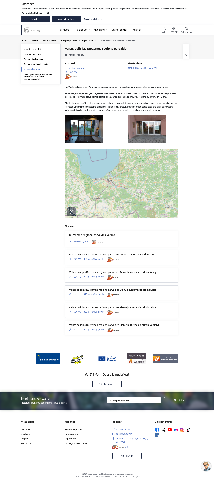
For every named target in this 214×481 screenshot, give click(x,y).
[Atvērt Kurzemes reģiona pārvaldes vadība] (171, 238)
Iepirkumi (25, 434)
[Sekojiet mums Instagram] (182, 430)
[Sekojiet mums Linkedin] (157, 435)
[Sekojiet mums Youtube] (170, 429)
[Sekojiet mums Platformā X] (163, 430)
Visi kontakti (127, 455)
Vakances (25, 429)
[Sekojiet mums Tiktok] (188, 430)
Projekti (24, 438)
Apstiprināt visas (66, 19)
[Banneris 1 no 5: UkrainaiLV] (48, 358)
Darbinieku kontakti (33, 59)
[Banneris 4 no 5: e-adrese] (136, 358)
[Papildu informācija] (126, 447)
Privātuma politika (73, 429)
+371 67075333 (123, 429)
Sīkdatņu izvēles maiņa (76, 443)
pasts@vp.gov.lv (76, 68)
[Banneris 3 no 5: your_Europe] (107, 358)
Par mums (26, 443)
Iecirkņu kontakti (32, 69)
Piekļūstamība (71, 434)
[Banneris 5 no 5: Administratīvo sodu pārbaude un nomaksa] (165, 358)
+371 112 (73, 72)
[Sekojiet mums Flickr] (176, 429)
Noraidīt (35, 19)
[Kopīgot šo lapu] (186, 55)
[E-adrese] (71, 76)
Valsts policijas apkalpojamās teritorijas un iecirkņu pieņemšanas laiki (38, 76)
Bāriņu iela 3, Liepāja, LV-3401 (142, 67)
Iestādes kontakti (32, 49)
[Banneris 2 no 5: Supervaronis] (77, 358)
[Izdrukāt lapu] (186, 47)
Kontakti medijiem (32, 54)
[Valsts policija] (32, 29)
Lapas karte (70, 438)
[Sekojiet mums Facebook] (157, 430)
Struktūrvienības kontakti (36, 64)
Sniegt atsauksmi (107, 384)
